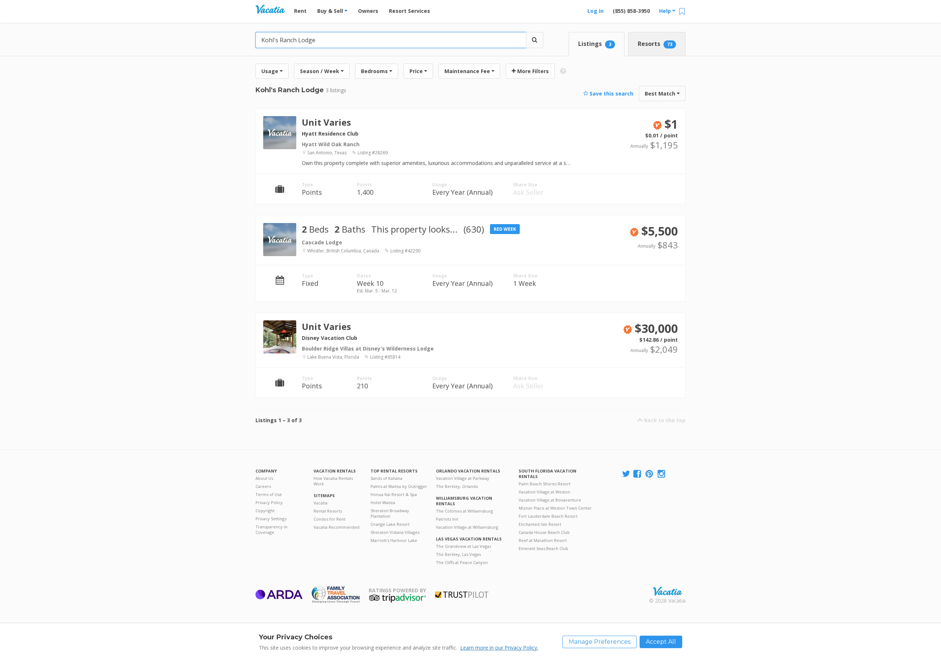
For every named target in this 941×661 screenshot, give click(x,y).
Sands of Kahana (386, 478)
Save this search (610, 93)
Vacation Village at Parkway (462, 478)
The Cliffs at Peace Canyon (462, 562)
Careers (263, 486)
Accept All (661, 641)
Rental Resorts (328, 511)
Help (665, 10)
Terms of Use (268, 494)
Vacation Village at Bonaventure (550, 500)
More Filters (532, 71)
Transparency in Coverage (271, 529)
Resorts (655, 44)
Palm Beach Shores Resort (544, 483)
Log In (595, 10)
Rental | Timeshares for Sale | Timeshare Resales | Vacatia (667, 591)
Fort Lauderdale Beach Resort (548, 516)
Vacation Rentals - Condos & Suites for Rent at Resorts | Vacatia (270, 9)
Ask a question (651, 141)
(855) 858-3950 (631, 10)
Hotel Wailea (383, 502)
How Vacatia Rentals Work (333, 480)
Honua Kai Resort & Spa (394, 494)
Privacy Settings (270, 518)
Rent (300, 10)
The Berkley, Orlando (457, 486)
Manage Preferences (599, 641)
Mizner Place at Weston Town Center (555, 508)
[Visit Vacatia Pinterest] (649, 474)
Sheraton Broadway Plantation (390, 513)
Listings (594, 44)
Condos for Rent (330, 519)
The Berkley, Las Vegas (458, 554)
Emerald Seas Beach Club (543, 548)
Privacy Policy (269, 502)
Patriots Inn (447, 519)
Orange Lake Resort (390, 524)
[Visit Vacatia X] (626, 474)
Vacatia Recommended (336, 527)
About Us (264, 478)
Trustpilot (462, 595)
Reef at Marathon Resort (543, 540)
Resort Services (409, 10)
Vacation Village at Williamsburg (467, 527)
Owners (368, 10)
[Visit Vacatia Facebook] (637, 474)
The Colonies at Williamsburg (464, 511)
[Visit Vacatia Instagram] (662, 474)
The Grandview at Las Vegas (463, 546)
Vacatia (321, 503)
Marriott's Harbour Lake (394, 540)
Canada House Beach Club (544, 532)
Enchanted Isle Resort (540, 524)
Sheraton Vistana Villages (395, 532)
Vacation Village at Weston (544, 492)
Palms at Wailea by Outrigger (399, 486)
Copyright (265, 510)
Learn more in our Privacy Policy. (499, 647)
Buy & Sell (330, 10)
